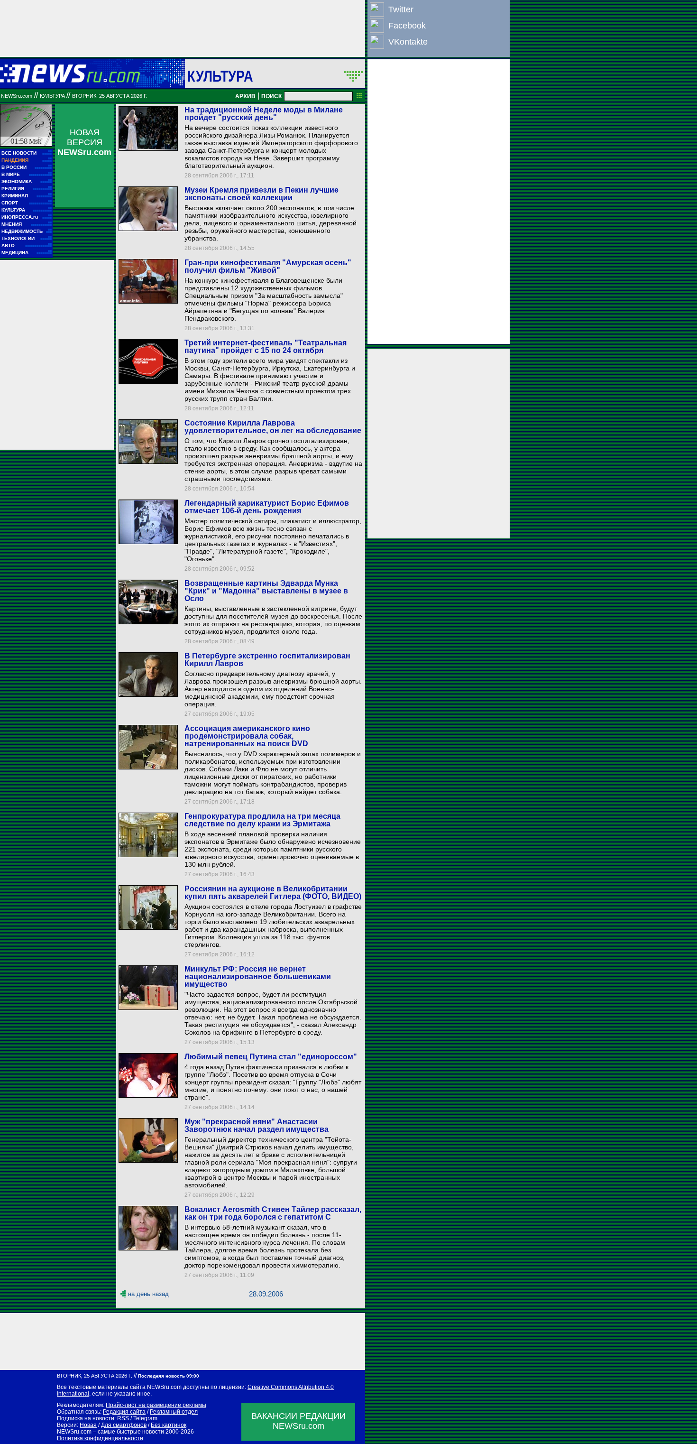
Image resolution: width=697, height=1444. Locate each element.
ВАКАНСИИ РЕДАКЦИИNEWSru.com (298, 1421)
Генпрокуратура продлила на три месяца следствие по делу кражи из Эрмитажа (262, 820)
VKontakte (408, 41)
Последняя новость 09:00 (168, 1376)
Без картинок (168, 1425)
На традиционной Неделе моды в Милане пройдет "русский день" (263, 113)
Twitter (400, 9)
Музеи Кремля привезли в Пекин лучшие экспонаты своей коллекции (261, 194)
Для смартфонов (124, 1425)
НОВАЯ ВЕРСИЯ (84, 142)
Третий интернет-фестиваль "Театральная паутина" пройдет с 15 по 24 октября (265, 346)
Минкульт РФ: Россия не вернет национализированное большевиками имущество (257, 976)
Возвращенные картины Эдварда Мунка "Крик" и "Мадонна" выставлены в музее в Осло (266, 590)
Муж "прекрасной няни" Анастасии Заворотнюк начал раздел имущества (256, 1125)
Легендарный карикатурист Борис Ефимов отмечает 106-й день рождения (266, 507)
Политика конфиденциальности (100, 1438)
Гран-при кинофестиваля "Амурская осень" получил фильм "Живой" (267, 266)
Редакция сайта (124, 1411)
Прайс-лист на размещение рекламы (156, 1405)
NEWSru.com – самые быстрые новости (110, 1431)
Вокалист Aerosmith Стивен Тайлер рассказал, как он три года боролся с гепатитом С (272, 1213)
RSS (123, 1418)
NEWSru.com (16, 96)
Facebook (407, 25)
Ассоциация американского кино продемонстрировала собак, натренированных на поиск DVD (247, 736)
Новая (88, 1425)
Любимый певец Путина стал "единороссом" (270, 1057)
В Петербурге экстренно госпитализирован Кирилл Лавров (267, 659)
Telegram (145, 1418)
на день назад (148, 1293)
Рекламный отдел (174, 1411)
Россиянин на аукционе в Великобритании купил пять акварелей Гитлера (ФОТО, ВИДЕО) (272, 892)
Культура (220, 76)
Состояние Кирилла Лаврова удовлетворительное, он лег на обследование (272, 427)
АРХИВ (245, 96)
